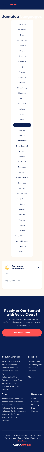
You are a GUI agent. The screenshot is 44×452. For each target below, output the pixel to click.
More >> (5, 389)
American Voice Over (11, 361)
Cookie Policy (23, 438)
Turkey (22, 225)
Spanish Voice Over (10, 374)
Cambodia (22, 40)
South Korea (22, 199)
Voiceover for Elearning (12, 414)
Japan (22, 130)
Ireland (22, 109)
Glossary (35, 405)
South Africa (22, 194)
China (22, 51)
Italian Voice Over (9, 377)
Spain (22, 204)
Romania (22, 167)
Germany (22, 77)
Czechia (22, 56)
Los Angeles (33, 371)
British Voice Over (9, 365)
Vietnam (22, 246)
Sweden (22, 209)
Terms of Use (10, 438)
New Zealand (22, 146)
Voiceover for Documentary (14, 411)
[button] (40, 5)
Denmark (22, 61)
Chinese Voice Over (10, 386)
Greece (22, 83)
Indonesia (22, 104)
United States (22, 241)
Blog (33, 408)
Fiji (22, 67)
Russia (22, 172)
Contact (34, 411)
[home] (9, 4)
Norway (22, 151)
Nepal (22, 135)
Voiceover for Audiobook (12, 402)
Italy (22, 120)
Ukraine (22, 231)
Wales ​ (22, 252)
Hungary (22, 93)
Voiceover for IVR (9, 417)
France (22, 72)
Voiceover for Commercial (13, 405)
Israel (22, 114)
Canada (22, 46)
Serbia (22, 188)
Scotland (22, 183)
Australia (22, 30)
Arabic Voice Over (10, 383)
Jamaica (22, 125)
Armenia (22, 24)
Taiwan (22, 215)
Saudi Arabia (22, 178)
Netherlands (22, 141)
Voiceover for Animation (12, 399)
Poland (22, 157)
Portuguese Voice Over (12, 380)
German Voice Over (10, 368)
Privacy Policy (35, 435)
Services (35, 402)
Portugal (22, 162)
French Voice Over (10, 371)
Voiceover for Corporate (12, 408)
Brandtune (22, 441)
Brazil (22, 35)
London (31, 374)
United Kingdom (22, 236)
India (22, 98)
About (33, 399)
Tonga (22, 220)
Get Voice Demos (22, 333)
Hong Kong (22, 88)
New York (32, 368)
